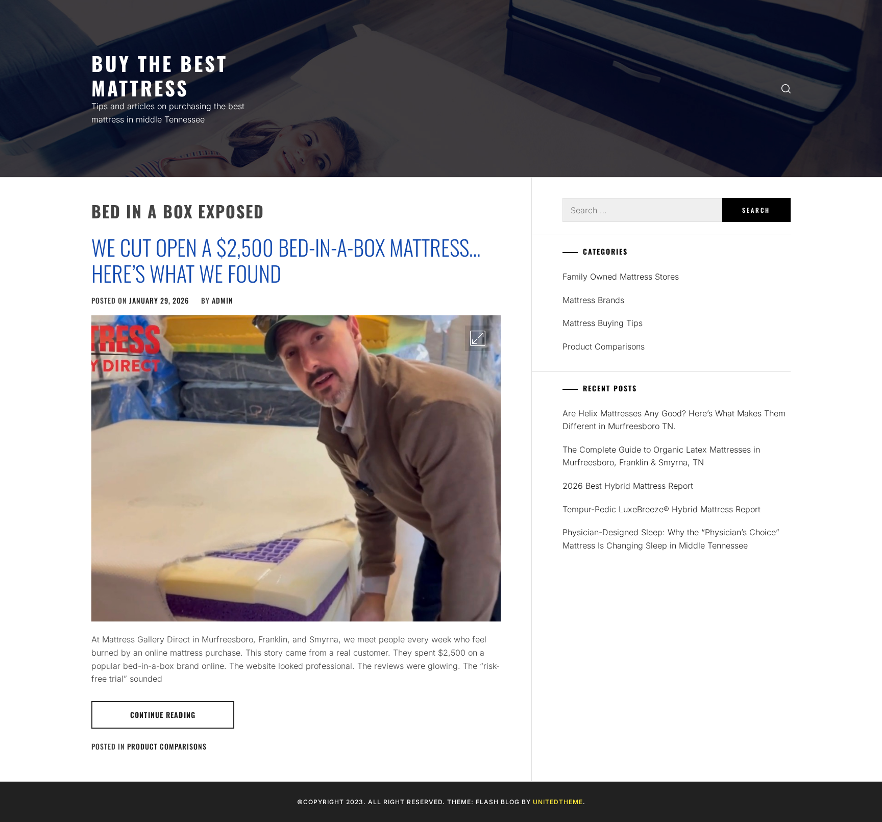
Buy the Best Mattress (159, 75)
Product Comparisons (167, 746)
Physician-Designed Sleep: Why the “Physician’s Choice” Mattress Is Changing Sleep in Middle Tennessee (670, 539)
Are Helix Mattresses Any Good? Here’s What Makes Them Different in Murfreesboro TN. (674, 420)
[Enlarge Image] (478, 338)
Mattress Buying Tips (602, 323)
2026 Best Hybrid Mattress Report (627, 486)
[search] (786, 88)
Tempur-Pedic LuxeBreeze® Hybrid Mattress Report (661, 509)
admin (222, 300)
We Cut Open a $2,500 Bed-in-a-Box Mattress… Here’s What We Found (285, 259)
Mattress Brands (593, 300)
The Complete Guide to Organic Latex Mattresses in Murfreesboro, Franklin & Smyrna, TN (661, 456)
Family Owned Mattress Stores (620, 276)
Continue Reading (162, 714)
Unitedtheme (558, 802)
